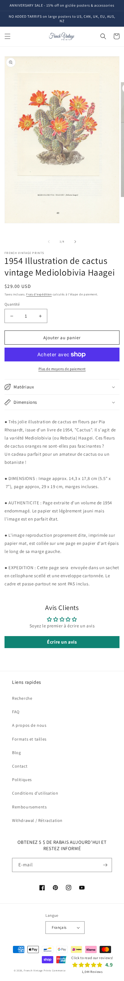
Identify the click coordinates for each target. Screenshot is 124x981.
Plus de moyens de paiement (62, 369)
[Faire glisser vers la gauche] (48, 241)
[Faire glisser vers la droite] (75, 241)
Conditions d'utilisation (35, 793)
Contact (19, 766)
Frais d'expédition (39, 294)
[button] (7, 36)
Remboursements (29, 807)
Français (59, 927)
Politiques (22, 779)
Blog (16, 752)
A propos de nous (29, 725)
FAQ (16, 711)
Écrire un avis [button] (62, 642)
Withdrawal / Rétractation (37, 820)
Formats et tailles (29, 739)
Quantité (12, 304)
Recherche (22, 698)
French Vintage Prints (37, 970)
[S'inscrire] (105, 865)
